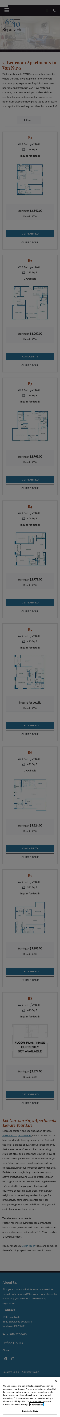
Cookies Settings (30, 1411)
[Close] (56, 1381)
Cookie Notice (36, 1404)
